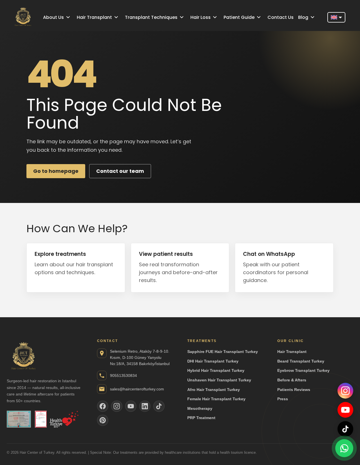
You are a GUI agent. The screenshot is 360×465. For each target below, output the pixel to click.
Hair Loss (200, 17)
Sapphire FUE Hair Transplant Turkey (222, 351)
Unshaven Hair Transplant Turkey (219, 380)
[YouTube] (345, 410)
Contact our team (120, 171)
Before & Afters (291, 380)
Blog (303, 17)
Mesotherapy (199, 408)
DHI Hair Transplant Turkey (212, 361)
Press (282, 399)
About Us (53, 17)
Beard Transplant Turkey (300, 361)
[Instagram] (345, 391)
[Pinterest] (102, 420)
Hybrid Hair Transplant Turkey (215, 370)
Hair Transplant (94, 17)
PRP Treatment (201, 417)
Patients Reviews (293, 389)
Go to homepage (55, 171)
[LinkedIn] (144, 406)
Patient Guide (239, 17)
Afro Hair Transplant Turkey (213, 389)
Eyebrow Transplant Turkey (303, 370)
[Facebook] (102, 406)
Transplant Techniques (151, 17)
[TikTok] (345, 429)
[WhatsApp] (344, 448)
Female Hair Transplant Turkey (216, 399)
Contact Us (280, 17)
